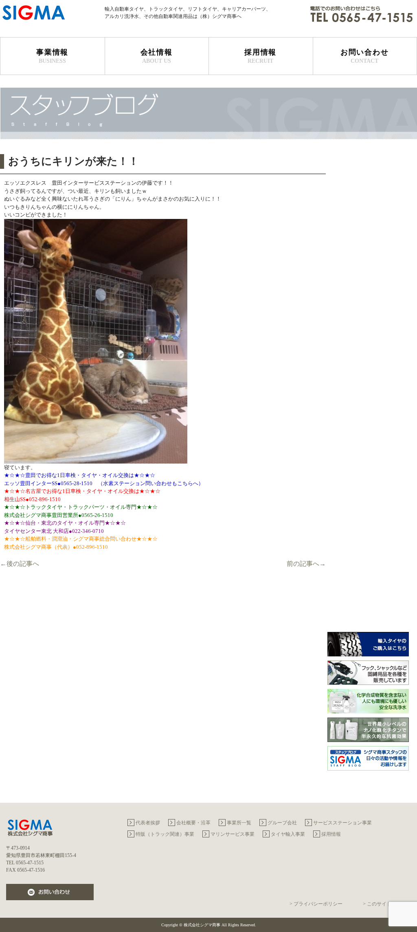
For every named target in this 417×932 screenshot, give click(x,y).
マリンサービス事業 (233, 834)
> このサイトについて (387, 904)
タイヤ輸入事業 (288, 834)
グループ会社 (282, 823)
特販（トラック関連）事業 (165, 834)
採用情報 (260, 56)
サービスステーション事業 (342, 823)
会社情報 (156, 56)
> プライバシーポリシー (316, 904)
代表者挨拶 (148, 823)
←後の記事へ (19, 563)
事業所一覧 (239, 823)
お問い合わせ (364, 56)
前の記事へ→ (306, 563)
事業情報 (52, 56)
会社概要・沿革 (193, 823)
